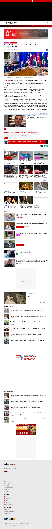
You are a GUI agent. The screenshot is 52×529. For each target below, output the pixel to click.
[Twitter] (42, 146)
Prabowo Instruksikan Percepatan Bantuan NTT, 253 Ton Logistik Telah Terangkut (10, 176)
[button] (47, 22)
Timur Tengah (29, 135)
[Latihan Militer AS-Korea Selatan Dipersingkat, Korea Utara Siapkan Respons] (41, 155)
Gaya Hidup (37, 172)
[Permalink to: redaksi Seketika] (5, 49)
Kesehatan (6, 489)
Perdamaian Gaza (25, 134)
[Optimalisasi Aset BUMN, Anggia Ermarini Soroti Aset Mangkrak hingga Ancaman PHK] (26, 169)
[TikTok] (12, 519)
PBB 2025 (17, 134)
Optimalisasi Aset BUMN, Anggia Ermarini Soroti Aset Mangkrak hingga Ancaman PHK (26, 176)
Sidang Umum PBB (19, 135)
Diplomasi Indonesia (13, 132)
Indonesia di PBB (9, 134)
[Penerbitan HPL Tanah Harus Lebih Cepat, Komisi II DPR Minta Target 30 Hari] (9, 217)
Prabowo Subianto (9, 135)
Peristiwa (11, 42)
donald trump (23, 132)
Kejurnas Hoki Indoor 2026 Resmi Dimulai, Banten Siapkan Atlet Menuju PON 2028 (27, 328)
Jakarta (7, 502)
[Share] (47, 50)
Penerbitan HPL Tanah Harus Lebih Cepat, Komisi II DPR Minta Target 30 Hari (31, 215)
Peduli (6, 172)
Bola (17, 254)
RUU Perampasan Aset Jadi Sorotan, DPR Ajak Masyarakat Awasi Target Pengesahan (31, 224)
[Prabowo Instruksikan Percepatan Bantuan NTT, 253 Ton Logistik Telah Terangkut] (11, 169)
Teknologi (6, 491)
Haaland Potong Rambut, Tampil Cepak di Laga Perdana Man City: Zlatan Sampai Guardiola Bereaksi (30, 252)
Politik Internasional (35, 134)
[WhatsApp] (47, 146)
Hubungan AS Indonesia (33, 132)
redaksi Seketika (10, 49)
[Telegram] (44, 146)
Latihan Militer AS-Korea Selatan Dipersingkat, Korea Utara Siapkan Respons (40, 162)
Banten (6, 500)
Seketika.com (7, 80)
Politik (16, 42)
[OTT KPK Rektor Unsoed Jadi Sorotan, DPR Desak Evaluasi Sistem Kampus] (9, 235)
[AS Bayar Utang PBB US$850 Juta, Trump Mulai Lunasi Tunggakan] (26, 155)
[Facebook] (39, 146)
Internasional (6, 42)
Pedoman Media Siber (9, 511)
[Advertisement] (26, 10)
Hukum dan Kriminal (19, 226)
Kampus (17, 235)
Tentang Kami (7, 513)
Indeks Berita (7, 509)
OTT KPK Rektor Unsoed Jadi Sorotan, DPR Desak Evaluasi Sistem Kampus (32, 233)
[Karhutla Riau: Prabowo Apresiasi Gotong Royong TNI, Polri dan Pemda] (11, 155)
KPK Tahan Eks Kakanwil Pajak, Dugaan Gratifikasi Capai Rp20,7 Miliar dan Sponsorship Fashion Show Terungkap (28, 413)
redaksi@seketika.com (11, 468)
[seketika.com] (11, 22)
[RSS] (14, 519)
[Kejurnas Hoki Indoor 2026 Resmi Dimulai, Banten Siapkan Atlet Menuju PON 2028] (6, 328)
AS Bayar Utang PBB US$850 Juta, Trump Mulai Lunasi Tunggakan (25, 162)
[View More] (26, 464)
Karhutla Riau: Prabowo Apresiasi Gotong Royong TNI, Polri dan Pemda (10, 162)
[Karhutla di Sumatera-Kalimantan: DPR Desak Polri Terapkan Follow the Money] (9, 244)
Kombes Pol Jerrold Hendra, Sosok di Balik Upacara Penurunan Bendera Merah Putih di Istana (28, 419)
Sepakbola (7, 498)
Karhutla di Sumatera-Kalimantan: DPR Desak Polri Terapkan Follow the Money (31, 242)
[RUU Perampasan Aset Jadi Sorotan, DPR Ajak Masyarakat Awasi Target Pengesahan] (9, 226)
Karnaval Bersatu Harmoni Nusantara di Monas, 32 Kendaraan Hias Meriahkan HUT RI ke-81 (41, 176)
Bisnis (21, 172)
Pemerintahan (7, 158)
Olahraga (6, 481)
